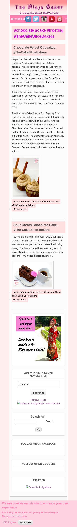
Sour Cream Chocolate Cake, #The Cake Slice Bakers (35, 227)
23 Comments (20, 299)
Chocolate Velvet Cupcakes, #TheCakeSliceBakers (34, 50)
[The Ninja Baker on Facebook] (28, 19)
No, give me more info (14, 516)
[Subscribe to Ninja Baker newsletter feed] (38, 403)
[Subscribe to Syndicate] (38, 487)
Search (49, 421)
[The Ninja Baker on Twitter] (36, 19)
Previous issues (38, 399)
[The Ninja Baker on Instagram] (44, 19)
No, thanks (25, 522)
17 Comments (20, 209)
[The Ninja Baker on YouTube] (60, 19)
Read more (36, 203)
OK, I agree (9, 522)
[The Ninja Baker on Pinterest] (52, 19)
